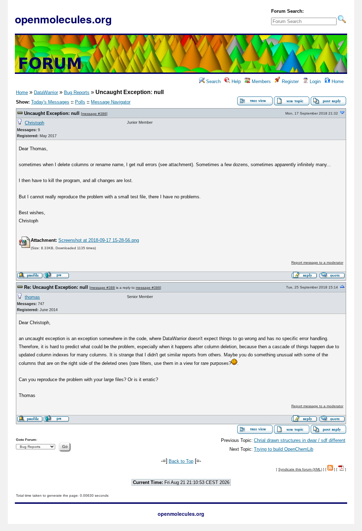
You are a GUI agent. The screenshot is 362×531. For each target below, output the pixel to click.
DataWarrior (46, 92)
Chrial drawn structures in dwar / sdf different (299, 440)
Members (260, 81)
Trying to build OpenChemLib (283, 449)
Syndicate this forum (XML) (300, 469)
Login (314, 81)
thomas (32, 297)
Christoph (34, 123)
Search (213, 81)
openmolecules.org (63, 19)
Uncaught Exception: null (52, 113)
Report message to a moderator (317, 262)
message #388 (102, 288)
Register (289, 81)
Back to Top (181, 461)
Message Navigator (110, 102)
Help (235, 81)
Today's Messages (50, 102)
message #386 (94, 114)
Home (337, 81)
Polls (80, 102)
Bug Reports (76, 92)
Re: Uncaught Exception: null (56, 287)
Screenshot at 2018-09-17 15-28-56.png (98, 240)
